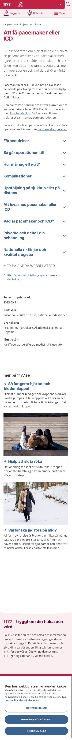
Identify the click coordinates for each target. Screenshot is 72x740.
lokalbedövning (20, 113)
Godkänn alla (36, 731)
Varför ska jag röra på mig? (32, 530)
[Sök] (68, 4)
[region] (36, 707)
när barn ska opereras (52, 129)
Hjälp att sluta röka (25, 461)
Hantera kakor (36, 708)
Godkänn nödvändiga (36, 719)
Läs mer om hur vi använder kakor (35, 698)
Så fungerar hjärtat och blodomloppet (27, 386)
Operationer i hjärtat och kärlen (23, 24)
